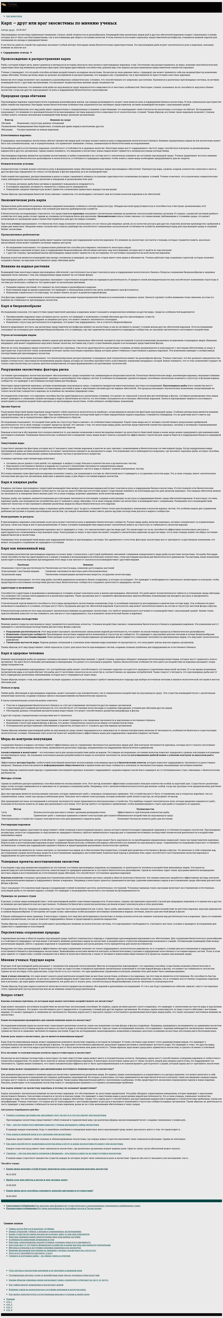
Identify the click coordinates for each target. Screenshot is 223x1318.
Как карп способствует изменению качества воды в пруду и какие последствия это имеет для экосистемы (64, 1143)
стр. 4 (9, 1309)
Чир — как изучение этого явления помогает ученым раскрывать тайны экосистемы (52, 1124)
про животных (14, 16)
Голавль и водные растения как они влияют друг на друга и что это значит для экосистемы (56, 1115)
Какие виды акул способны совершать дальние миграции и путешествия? (49, 1190)
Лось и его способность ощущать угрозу (31, 1253)
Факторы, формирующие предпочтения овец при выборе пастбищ (45, 1236)
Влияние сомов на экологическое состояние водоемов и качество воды (47, 1289)
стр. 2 (9, 1304)
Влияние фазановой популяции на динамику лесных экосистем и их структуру (52, 1250)
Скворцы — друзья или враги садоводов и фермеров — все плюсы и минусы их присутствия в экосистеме (63, 1153)
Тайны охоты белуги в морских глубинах (31, 1228)
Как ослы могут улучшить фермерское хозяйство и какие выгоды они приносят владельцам (60, 1245)
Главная (10, 1299)
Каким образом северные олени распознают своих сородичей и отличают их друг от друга (58, 1280)
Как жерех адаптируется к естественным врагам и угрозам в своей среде (49, 1294)
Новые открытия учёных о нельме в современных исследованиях (45, 1231)
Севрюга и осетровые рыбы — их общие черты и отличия (39, 1255)
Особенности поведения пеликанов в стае (31, 1239)
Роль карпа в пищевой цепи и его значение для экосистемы (38, 1134)
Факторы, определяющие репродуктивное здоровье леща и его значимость (50, 1242)
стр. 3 (9, 1307)
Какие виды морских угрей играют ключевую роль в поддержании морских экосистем (57, 1168)
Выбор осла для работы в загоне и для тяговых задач (37, 1179)
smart (12, 29)
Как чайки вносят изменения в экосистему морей (36, 1284)
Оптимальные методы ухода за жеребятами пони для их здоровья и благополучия (54, 1275)
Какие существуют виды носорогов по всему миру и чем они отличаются (49, 1234)
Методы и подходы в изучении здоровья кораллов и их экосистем (45, 1247)
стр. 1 (9, 1301)
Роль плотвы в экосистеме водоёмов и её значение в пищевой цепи (45, 1270)
